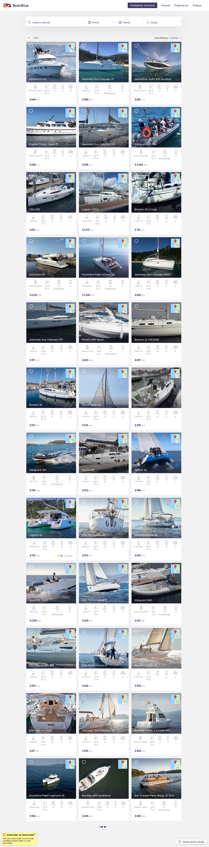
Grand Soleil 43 (91, 404)
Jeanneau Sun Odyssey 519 (98, 144)
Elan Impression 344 (41, 665)
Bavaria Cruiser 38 (145, 665)
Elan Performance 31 (94, 600)
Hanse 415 (88, 470)
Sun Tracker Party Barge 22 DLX (154, 795)
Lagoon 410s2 (90, 209)
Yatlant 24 (140, 470)
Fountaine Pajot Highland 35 (46, 795)
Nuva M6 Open (38, 600)
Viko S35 (34, 209)
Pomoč (166, 5)
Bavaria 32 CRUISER (146, 339)
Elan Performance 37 (94, 665)
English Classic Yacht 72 (43, 144)
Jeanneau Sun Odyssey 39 (98, 730)
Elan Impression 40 (93, 535)
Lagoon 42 (35, 535)
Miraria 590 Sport (93, 339)
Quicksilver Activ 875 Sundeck (152, 79)
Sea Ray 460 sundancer (96, 795)
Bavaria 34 (35, 404)
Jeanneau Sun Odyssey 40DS (152, 274)
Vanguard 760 (37, 470)
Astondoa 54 (37, 274)
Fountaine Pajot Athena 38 (98, 274)
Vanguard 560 (143, 600)
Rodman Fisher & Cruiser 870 (152, 730)
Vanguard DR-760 (145, 144)
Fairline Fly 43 (37, 79)
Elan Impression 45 (146, 535)
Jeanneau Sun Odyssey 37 (98, 79)
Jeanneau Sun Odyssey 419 (46, 339)
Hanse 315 (140, 404)
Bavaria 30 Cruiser (145, 209)
